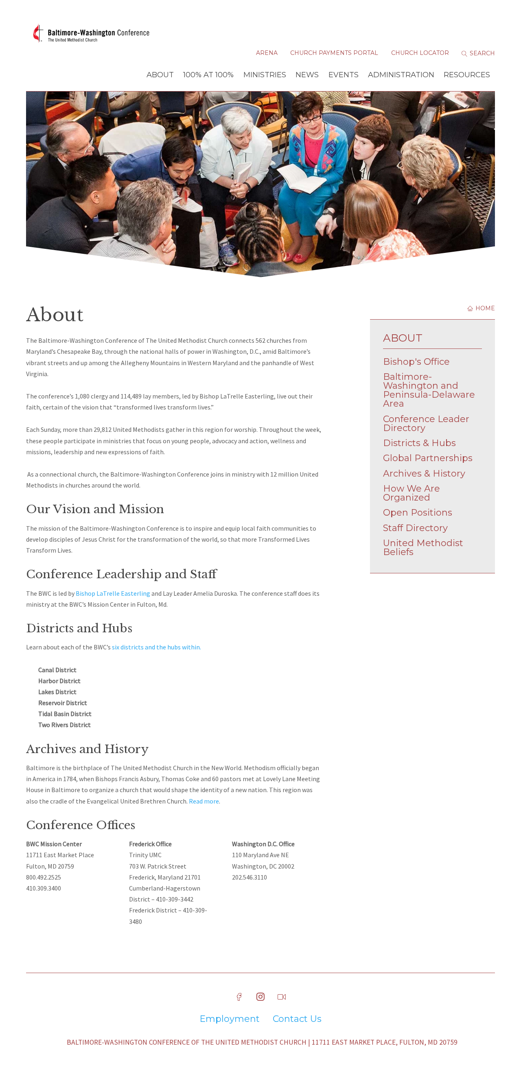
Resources (467, 74)
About (160, 74)
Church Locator (420, 53)
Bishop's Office (416, 361)
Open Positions (417, 512)
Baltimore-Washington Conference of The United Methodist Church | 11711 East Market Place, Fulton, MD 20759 (262, 1042)
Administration (401, 74)
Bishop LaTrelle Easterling (113, 593)
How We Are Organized (411, 493)
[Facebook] (239, 997)
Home (484, 308)
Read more (204, 801)
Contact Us (297, 1019)
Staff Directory (415, 528)
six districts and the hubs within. (156, 647)
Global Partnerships (428, 458)
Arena (267, 53)
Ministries (264, 74)
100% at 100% (208, 74)
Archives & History (424, 473)
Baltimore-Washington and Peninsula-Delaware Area (429, 390)
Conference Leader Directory (426, 423)
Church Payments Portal (334, 53)
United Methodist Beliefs (423, 548)
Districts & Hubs (419, 443)
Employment (229, 1019)
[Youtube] (282, 997)
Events (343, 74)
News (307, 74)
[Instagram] (260, 997)
